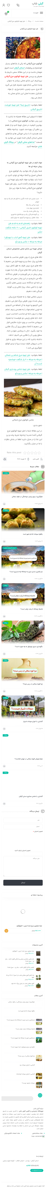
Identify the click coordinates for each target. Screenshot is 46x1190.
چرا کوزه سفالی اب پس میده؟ (33, 684)
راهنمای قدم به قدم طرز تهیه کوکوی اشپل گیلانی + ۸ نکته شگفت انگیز (23, 228)
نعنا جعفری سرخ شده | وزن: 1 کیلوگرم (29, 926)
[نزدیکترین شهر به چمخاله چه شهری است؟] (39, 1040)
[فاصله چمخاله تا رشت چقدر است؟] (23, 595)
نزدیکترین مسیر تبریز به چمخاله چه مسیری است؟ (26, 572)
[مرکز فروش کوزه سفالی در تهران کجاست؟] (23, 745)
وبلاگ (29, 21)
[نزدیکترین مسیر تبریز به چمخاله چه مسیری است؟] (23, 558)
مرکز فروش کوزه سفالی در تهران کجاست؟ (29, 759)
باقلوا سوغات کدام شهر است (33, 534)
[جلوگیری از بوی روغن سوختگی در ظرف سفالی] (23, 483)
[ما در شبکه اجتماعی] (13, 5)
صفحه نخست (39, 21)
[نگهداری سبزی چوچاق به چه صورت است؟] (23, 633)
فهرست (36, 13)
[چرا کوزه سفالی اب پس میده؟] (23, 670)
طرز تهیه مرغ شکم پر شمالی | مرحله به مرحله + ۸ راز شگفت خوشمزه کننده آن (23, 359)
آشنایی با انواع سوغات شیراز (33, 721)
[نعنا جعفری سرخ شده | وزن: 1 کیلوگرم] (23, 911)
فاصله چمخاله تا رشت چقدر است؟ (31, 609)
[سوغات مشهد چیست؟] (39, 1085)
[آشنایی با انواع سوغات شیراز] (23, 707)
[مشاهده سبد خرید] (6, 14)
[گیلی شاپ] (38, 5)
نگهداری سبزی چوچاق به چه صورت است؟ (29, 647)
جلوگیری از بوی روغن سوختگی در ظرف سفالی (27, 497)
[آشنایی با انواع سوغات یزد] (39, 1067)
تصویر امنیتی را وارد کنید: (22, 850)
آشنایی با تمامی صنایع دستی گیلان (31, 796)
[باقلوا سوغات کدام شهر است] (23, 520)
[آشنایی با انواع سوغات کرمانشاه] (39, 1076)
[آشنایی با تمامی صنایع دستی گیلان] (23, 782)
